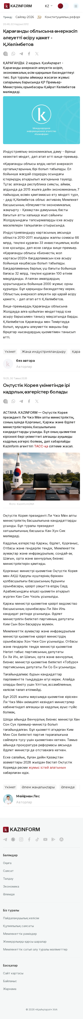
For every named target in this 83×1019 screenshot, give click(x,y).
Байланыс (10, 981)
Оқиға (7, 863)
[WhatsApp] (13, 54)
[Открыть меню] (76, 6)
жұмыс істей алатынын (47, 767)
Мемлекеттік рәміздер (20, 934)
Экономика (11, 886)
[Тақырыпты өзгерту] (63, 6)
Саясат (8, 871)
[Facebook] (29, 54)
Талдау (8, 879)
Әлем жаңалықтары (38, 787)
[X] (36, 54)
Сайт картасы (13, 973)
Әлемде (68, 787)
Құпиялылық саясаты (18, 926)
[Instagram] (5, 54)
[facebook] (29, 839)
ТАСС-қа (41, 446)
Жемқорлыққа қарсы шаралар (25, 941)
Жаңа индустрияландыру (44, 352)
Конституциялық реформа (64, 17)
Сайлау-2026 (25, 17)
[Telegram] (21, 54)
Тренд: (7, 17)
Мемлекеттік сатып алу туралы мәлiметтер (35, 949)
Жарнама (9, 989)
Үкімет (10, 352)
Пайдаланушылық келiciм (21, 918)
